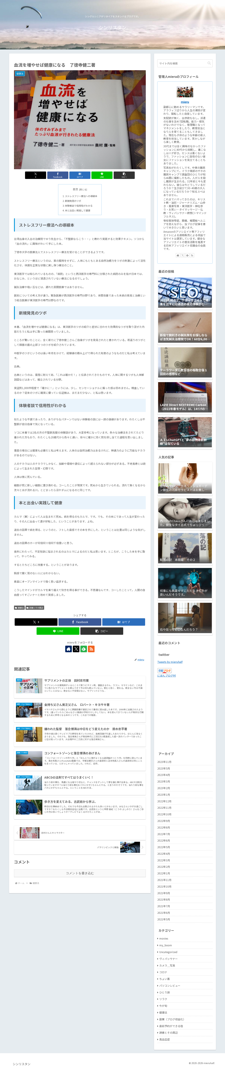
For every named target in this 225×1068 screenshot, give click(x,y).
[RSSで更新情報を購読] (91, 649)
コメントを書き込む (80, 873)
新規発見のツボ (73, 201)
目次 (75, 189)
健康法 (21, 607)
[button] (124, 175)
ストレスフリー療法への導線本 (81, 196)
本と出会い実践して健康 (77, 210)
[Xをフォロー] (76, 649)
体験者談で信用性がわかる (79, 205)
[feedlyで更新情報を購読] (83, 649)
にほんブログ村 (166, 675)
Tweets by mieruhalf (170, 662)
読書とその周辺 (36, 607)
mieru (185, 102)
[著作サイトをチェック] (68, 649)
